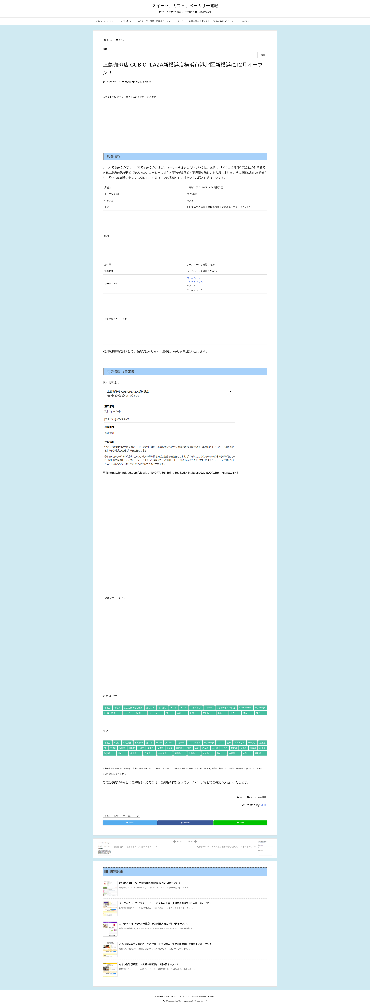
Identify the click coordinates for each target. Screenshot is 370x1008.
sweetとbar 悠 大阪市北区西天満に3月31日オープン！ (150, 882)
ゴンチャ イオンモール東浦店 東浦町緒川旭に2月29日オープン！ (154, 923)
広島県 (225, 748)
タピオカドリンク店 (226, 707)
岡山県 (215, 748)
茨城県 (206, 753)
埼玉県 (151, 748)
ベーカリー (239, 742)
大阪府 (170, 748)
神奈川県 (147, 81)
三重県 (262, 742)
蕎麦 (245, 713)
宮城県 (189, 748)
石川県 (147, 753)
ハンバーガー (245, 707)
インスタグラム (195, 282)
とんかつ (162, 707)
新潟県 (243, 748)
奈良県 (179, 748)
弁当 (192, 713)
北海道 (132, 748)
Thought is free (200, 1001)
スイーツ (169, 742)
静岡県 (232, 753)
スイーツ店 (195, 707)
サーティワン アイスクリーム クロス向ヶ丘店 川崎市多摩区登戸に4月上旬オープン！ (166, 903)
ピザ (229, 742)
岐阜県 (205, 748)
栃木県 (262, 748)
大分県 (160, 748)
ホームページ (193, 277)
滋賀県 (107, 753)
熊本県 (133, 753)
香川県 (258, 753)
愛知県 (234, 748)
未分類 (206, 713)
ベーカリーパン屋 (132, 713)
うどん (107, 707)
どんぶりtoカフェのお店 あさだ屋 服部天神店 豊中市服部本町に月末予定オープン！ (165, 943)
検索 (105, 49)
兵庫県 (122, 748)
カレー (184, 707)
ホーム (109, 40)
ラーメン (153, 713)
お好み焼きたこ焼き (133, 707)
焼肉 (233, 713)
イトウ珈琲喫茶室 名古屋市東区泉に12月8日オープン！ (149, 964)
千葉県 (141, 748)
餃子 (258, 713)
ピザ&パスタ (110, 713)
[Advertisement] (185, 123)
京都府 (113, 748)
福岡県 (178, 753)
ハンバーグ (260, 707)
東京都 (253, 748)
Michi (263, 805)
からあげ (150, 707)
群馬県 (192, 753)
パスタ (220, 742)
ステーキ (209, 707)
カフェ (121, 40)
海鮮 (220, 713)
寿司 (179, 713)
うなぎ (117, 707)
